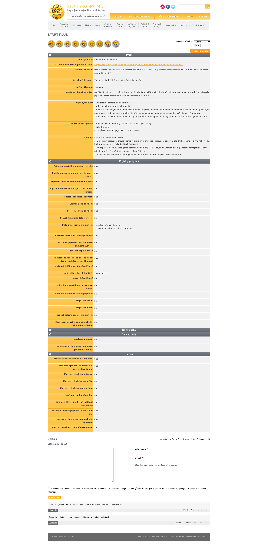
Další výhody (129, 334)
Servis (129, 354)
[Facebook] (168, 8)
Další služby (129, 330)
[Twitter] (173, 8)
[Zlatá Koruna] (57, 17)
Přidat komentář (200, 51)
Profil (129, 55)
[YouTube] (162, 8)
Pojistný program (129, 161)
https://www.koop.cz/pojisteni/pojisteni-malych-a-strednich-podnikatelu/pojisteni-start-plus (138, 65)
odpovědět (53, 510)
